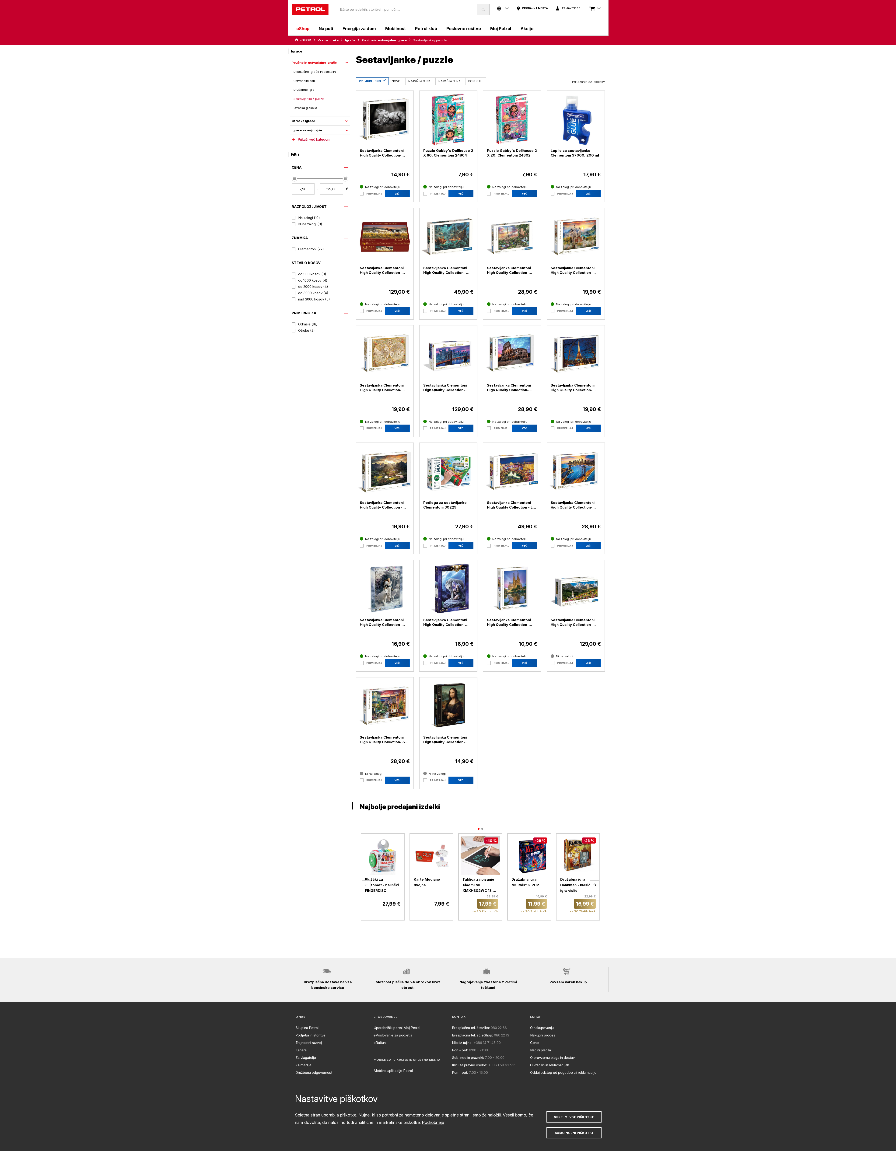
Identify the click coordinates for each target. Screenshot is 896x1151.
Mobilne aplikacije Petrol (393, 1070)
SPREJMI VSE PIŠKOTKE (574, 1117)
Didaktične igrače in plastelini (315, 71)
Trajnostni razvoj (308, 1042)
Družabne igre (304, 89)
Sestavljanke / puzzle (309, 99)
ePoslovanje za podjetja (393, 1035)
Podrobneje (433, 1122)
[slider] (294, 178)
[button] (366, 884)
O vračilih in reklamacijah (549, 1065)
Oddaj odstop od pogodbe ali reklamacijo (563, 1072)
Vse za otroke (328, 40)
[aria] (303, 40)
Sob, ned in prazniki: (468, 1057)
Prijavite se (571, 8)
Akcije (527, 28)
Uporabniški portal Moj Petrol (397, 1027)
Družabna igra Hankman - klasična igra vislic (577, 885)
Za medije (303, 1065)
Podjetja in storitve (310, 1035)
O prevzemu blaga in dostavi (552, 1057)
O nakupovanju (542, 1027)
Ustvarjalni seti (304, 81)
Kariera (301, 1050)
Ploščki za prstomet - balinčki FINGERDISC (382, 885)
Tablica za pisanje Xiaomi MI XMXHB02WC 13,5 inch (478, 885)
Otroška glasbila (305, 108)
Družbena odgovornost (313, 1072)
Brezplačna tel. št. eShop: (472, 1035)
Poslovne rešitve (463, 28)
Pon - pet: (460, 1050)
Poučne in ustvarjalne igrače (384, 40)
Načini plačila (540, 1050)
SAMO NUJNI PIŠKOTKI (574, 1133)
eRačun (380, 1042)
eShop (302, 28)
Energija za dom (359, 28)
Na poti (326, 28)
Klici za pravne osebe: (469, 1065)
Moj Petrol (500, 28)
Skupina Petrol (306, 1027)
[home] (310, 9)
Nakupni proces (542, 1035)
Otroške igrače (303, 121)
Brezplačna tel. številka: (471, 1027)
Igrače (350, 40)
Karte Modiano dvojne (427, 882)
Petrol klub (426, 28)
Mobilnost (395, 28)
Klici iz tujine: (462, 1042)
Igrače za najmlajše (307, 130)
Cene (534, 1042)
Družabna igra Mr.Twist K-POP (525, 882)
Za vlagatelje (305, 1057)
